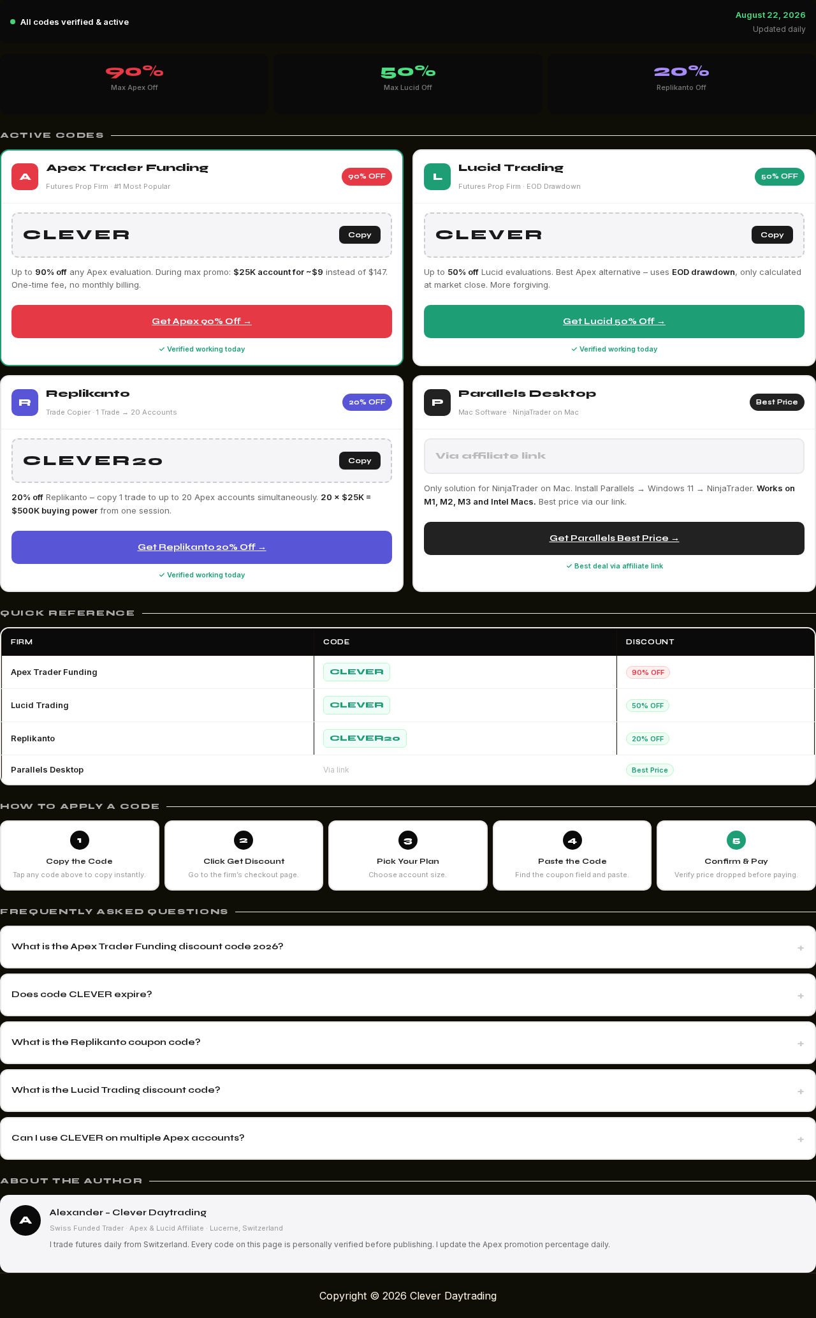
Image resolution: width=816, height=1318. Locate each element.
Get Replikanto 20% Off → (202, 547)
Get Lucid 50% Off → (614, 321)
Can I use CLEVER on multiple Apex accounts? (128, 1137)
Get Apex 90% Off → (202, 321)
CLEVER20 (365, 738)
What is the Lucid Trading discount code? (116, 1090)
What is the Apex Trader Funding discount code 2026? (147, 946)
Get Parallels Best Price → (615, 538)
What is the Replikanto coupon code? (106, 1042)
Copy (360, 234)
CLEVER (357, 671)
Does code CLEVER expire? (81, 994)
